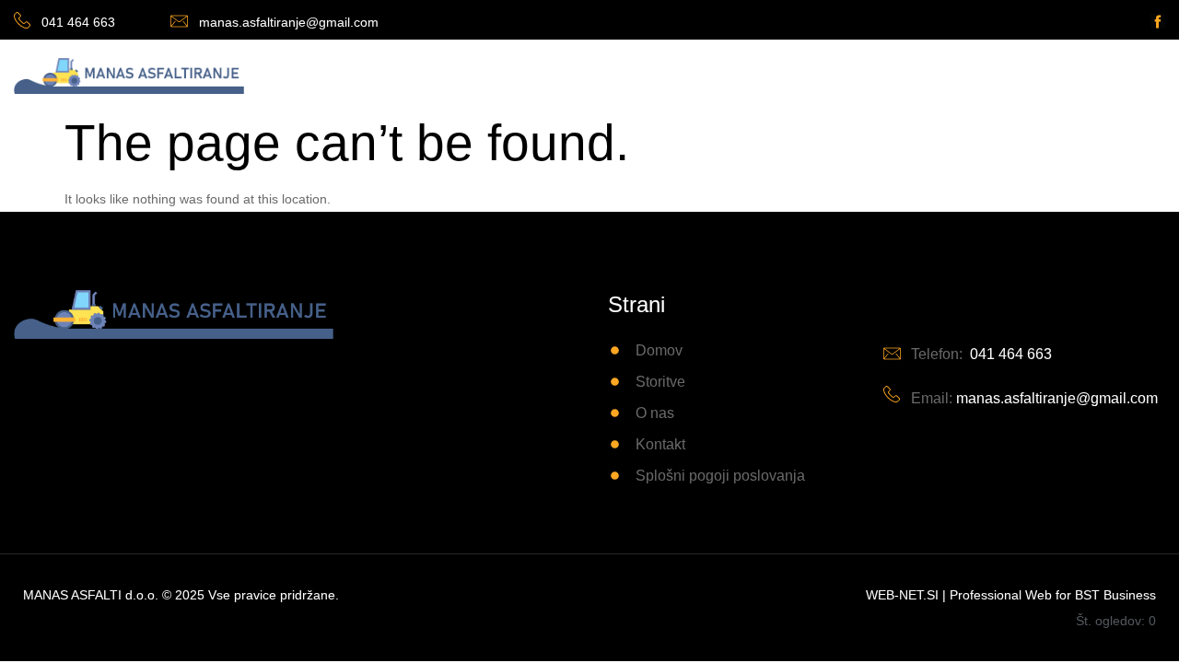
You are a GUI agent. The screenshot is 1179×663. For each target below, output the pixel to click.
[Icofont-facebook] (1157, 21)
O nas (597, 74)
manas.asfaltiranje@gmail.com (289, 22)
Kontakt (674, 74)
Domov (437, 74)
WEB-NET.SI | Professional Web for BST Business (1011, 594)
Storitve (519, 74)
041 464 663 (78, 22)
